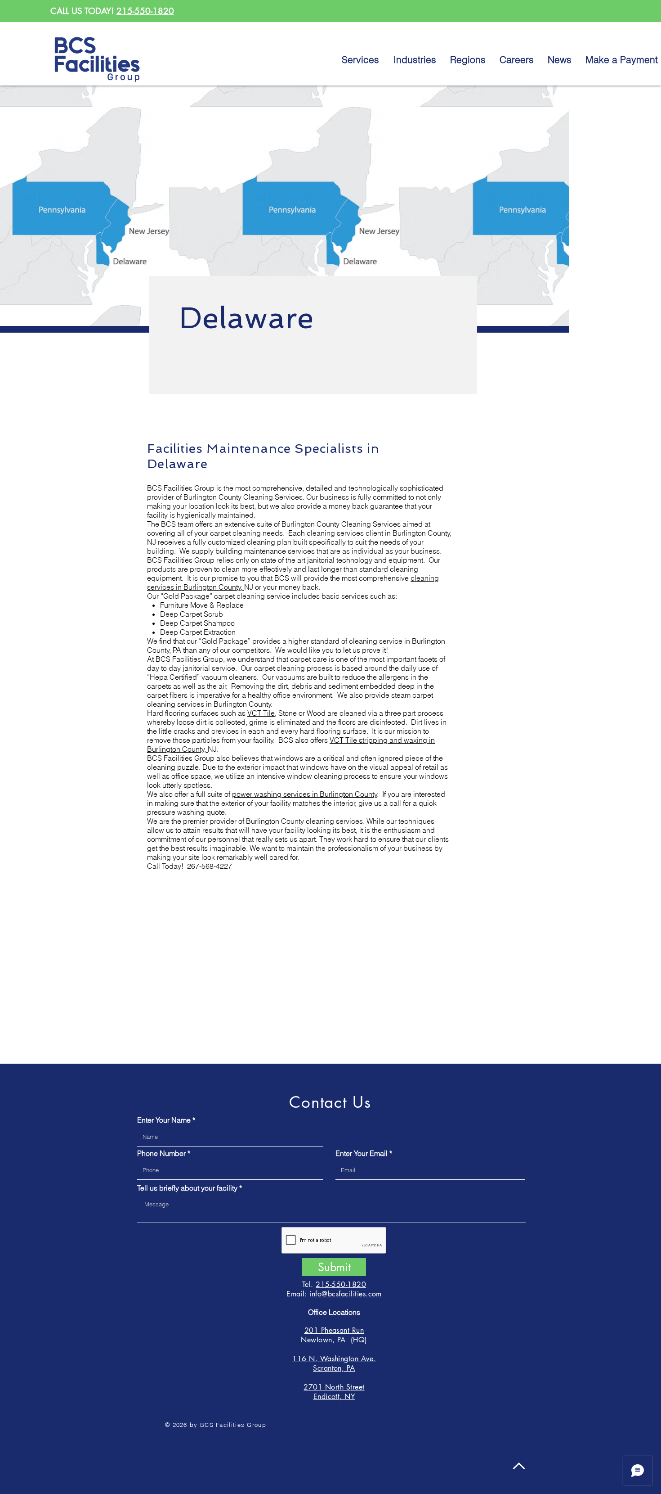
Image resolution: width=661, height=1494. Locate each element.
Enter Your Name (164, 1120)
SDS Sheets (480, 1424)
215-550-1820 (145, 11)
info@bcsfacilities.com (345, 1294)
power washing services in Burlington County (304, 794)
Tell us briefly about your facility (187, 1188)
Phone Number (161, 1153)
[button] (468, 59)
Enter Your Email (361, 1153)
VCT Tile (261, 713)
